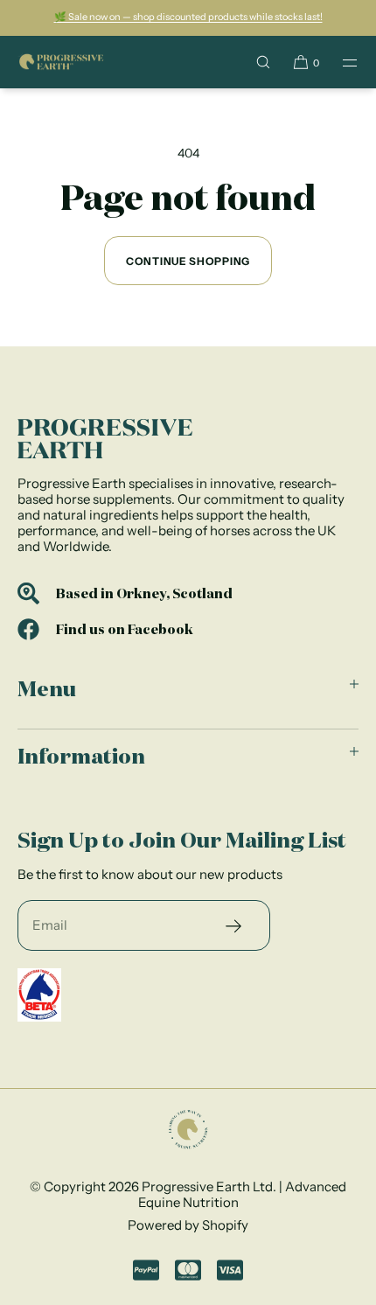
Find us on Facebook (124, 629)
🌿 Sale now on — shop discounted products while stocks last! (188, 16)
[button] (263, 62)
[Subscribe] (233, 925)
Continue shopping (188, 261)
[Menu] (339, 62)
